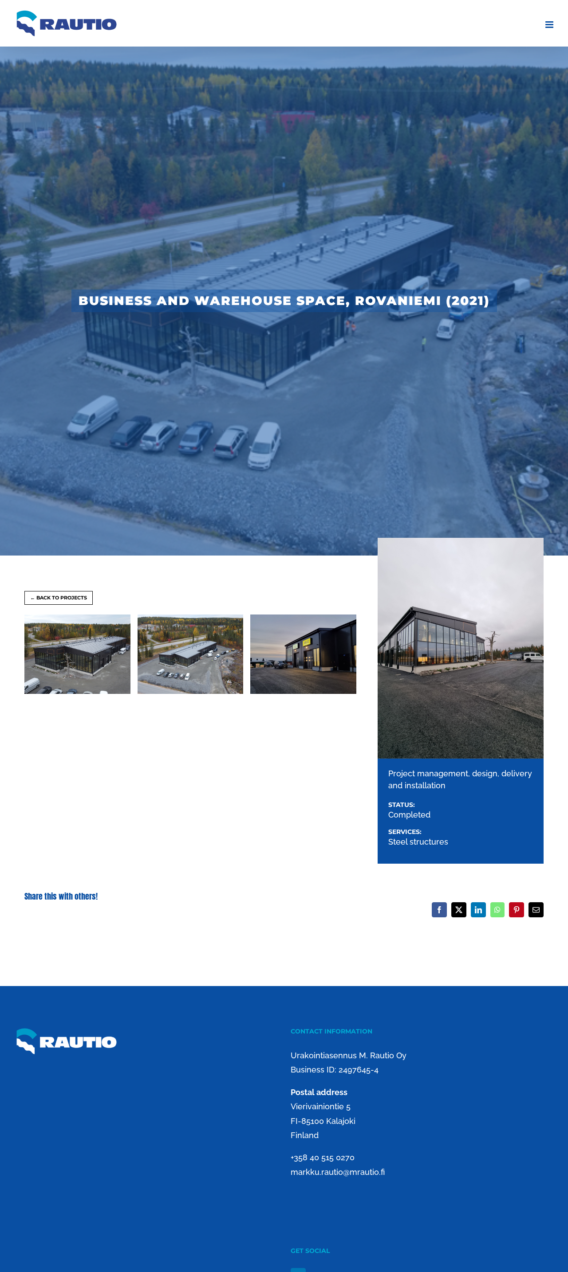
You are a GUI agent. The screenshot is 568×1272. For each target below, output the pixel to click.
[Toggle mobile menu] (550, 24)
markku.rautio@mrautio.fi (338, 1172)
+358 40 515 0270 (323, 1157)
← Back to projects (58, 598)
